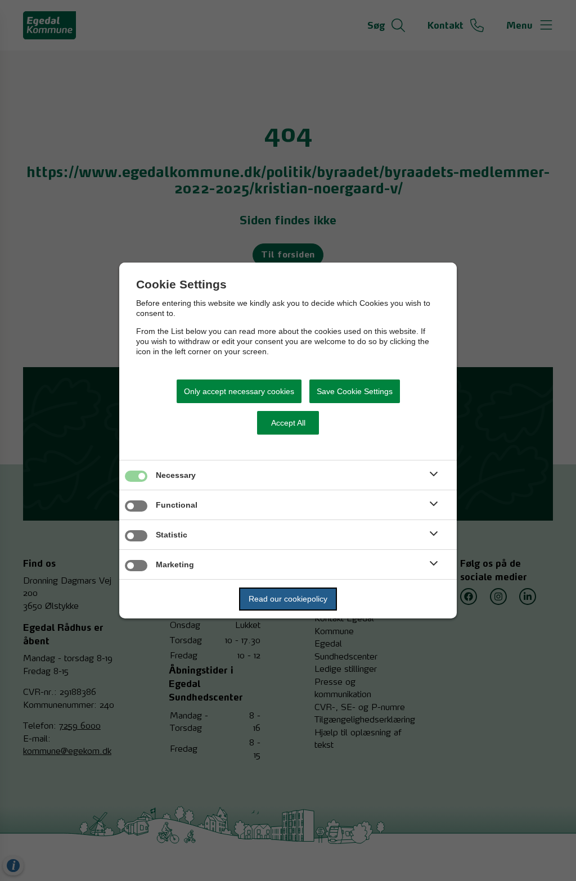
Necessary (176, 475)
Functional (176, 504)
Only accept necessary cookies (239, 391)
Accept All (288, 422)
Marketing (175, 564)
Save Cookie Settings (355, 391)
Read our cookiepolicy (288, 598)
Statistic (171, 534)
